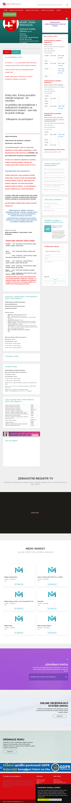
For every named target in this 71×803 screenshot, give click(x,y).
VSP (55, 282)
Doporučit (46, 276)
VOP (38, 784)
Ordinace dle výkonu (32, 10)
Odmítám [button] (47, 799)
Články (58, 10)
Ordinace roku (56, 779)
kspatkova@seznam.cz (13, 386)
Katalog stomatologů (66, 18)
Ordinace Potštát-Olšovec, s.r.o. (57, 226)
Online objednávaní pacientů (59, 782)
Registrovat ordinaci (41, 779)
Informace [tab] (7, 52)
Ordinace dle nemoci (47, 10)
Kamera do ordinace (57, 781)
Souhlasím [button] (40, 799)
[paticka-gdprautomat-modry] (35, 767)
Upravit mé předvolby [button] (56, 799)
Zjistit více (59, 716)
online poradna (10, 14)
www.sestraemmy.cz (21, 390)
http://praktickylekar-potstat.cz (31, 41)
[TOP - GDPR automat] (21, 434)
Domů (5, 10)
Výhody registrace (40, 781)
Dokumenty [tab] (16, 52)
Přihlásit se (39, 782)
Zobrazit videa (35, 512)
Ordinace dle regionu (16, 10)
